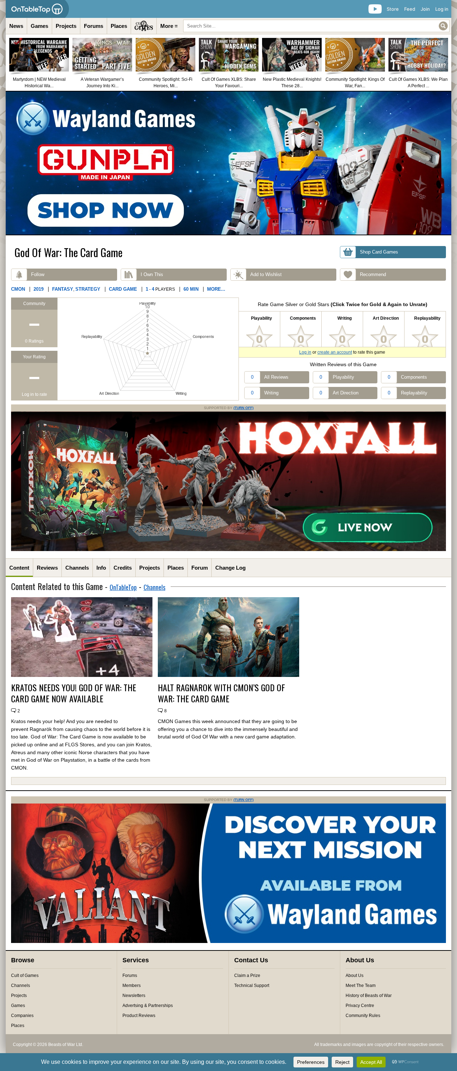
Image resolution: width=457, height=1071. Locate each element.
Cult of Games (25, 975)
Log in (441, 9)
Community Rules (363, 1015)
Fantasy (62, 289)
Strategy (87, 289)
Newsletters (133, 995)
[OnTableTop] (37, 9)
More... (216, 289)
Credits (123, 568)
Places (119, 26)
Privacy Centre (360, 1005)
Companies (22, 1015)
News (16, 26)
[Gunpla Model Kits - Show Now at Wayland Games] (228, 163)
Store (393, 9)
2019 (39, 289)
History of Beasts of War (369, 995)
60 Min (191, 289)
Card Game (123, 289)
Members (131, 985)
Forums (93, 26)
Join (425, 9)
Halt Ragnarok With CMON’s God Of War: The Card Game (221, 693)
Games (39, 26)
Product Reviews (138, 1015)
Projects (66, 26)
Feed (409, 9)
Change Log (230, 568)
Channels (77, 568)
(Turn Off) (243, 408)
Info (101, 568)
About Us (354, 975)
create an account (334, 352)
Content (19, 568)
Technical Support (251, 985)
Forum (199, 568)
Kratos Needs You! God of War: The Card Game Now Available (73, 693)
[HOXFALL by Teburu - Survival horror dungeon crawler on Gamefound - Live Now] (228, 549)
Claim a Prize (247, 975)
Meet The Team (361, 985)
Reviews (47, 568)
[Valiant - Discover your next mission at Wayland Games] (228, 941)
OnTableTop (123, 587)
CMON (18, 289)
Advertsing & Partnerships (147, 1005)
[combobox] (316, 26)
